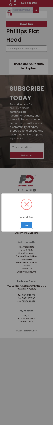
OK (26, 225)
